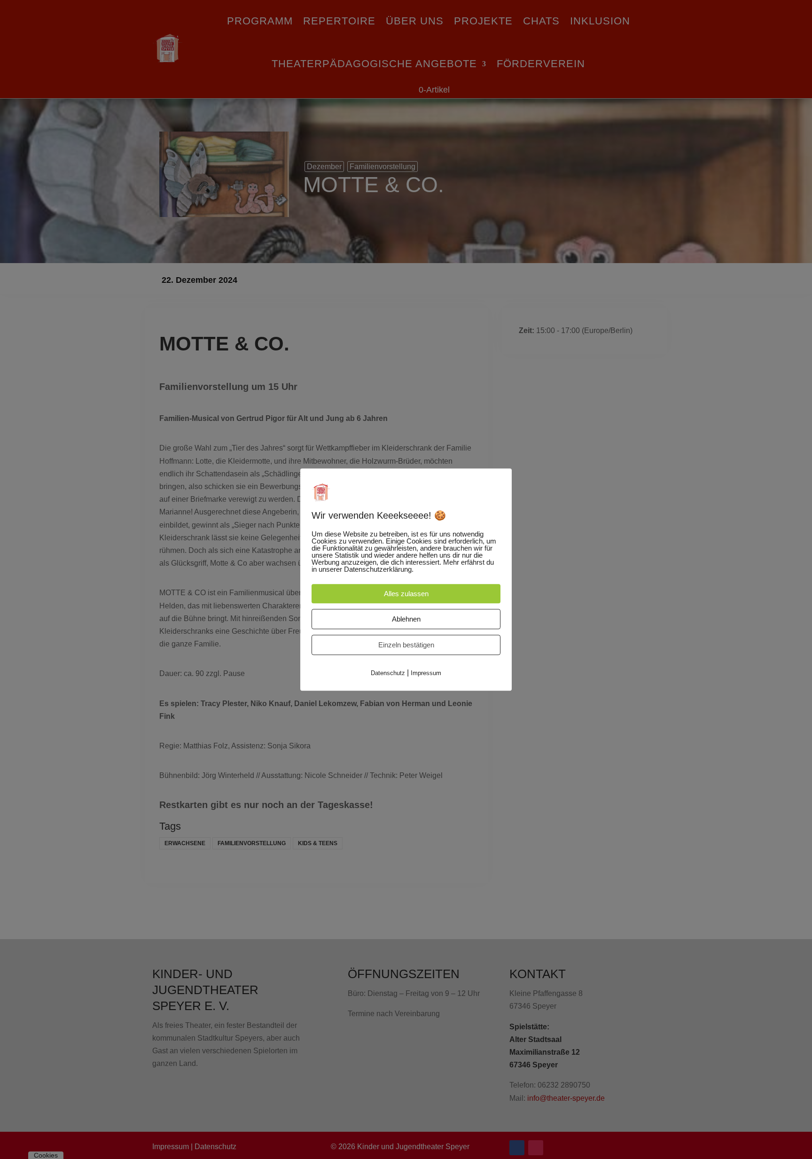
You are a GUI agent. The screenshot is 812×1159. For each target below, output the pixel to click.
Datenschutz (388, 673)
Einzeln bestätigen (406, 645)
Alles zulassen (406, 594)
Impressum (426, 673)
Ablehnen (406, 619)
